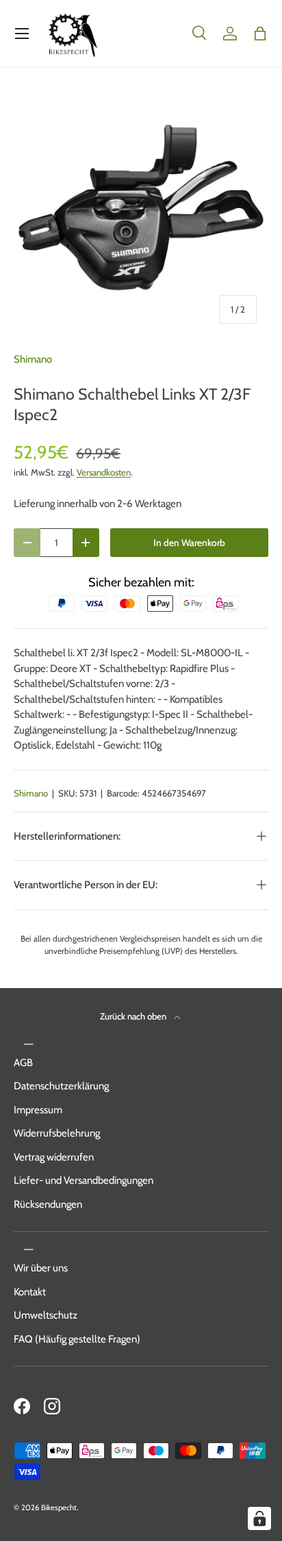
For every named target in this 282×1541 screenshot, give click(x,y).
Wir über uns (41, 1268)
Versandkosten (104, 472)
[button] (260, 33)
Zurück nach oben (134, 1016)
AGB (23, 1063)
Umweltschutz (45, 1315)
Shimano (33, 359)
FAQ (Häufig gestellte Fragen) (77, 1339)
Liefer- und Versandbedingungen (83, 1180)
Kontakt (30, 1292)
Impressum (38, 1110)
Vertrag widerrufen (54, 1157)
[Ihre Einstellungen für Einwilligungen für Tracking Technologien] (259, 1518)
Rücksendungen (48, 1204)
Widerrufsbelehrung (57, 1133)
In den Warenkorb (189, 542)
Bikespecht (59, 1507)
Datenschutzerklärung (61, 1086)
